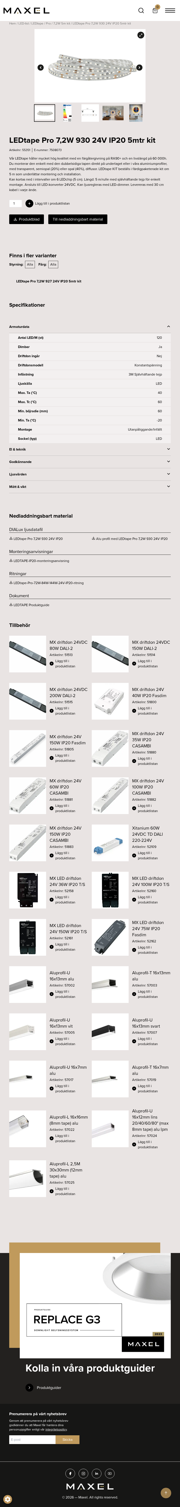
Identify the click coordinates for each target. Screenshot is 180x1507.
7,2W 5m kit (61, 23)
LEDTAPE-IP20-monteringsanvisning (41, 560)
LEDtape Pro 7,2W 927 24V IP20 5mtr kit (48, 281)
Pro (48, 23)
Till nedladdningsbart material (78, 219)
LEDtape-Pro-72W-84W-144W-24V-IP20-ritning (49, 582)
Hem (12, 23)
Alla (30, 264)
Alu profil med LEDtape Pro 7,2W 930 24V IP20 (132, 538)
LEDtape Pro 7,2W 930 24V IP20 (38, 538)
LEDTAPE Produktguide (31, 604)
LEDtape (37, 23)
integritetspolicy (56, 1429)
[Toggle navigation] (170, 10)
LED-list (23, 23)
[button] (69, 663)
